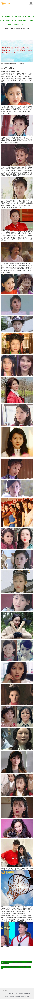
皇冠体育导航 (8, 996)
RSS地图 (23, 993)
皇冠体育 (14, 996)
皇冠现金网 (18, 996)
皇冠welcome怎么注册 (16, 203)
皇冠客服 (23, 996)
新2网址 (27, 996)
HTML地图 (27, 993)
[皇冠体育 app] (5, 3)
